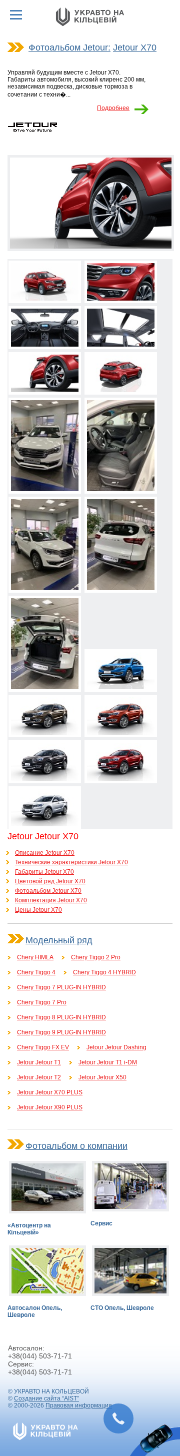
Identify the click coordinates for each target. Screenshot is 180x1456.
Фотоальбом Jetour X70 (48, 890)
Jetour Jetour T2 (39, 1077)
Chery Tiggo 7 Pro (41, 1002)
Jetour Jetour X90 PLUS (49, 1107)
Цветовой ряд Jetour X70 (50, 881)
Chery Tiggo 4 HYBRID (104, 972)
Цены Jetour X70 (38, 909)
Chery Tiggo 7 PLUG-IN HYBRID (61, 987)
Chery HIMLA (35, 957)
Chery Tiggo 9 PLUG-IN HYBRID (61, 1032)
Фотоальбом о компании (77, 1146)
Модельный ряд (59, 940)
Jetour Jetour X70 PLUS (49, 1092)
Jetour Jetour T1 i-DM (107, 1062)
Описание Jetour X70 (44, 852)
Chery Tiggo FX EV (43, 1047)
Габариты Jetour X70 (44, 871)
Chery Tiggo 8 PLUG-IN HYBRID (61, 1017)
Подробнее (113, 108)
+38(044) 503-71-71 (40, 1356)
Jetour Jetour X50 (102, 1077)
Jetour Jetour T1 (39, 1062)
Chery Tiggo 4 (36, 972)
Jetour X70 (134, 48)
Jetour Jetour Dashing (116, 1047)
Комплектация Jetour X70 (51, 900)
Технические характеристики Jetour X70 (71, 862)
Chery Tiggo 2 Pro (95, 957)
